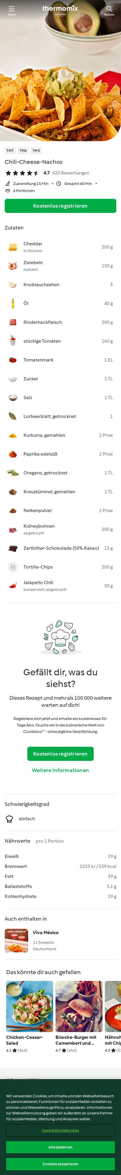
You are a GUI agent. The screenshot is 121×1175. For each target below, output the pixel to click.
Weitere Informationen (60, 770)
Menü (12, 14)
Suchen (109, 14)
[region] (60, 1127)
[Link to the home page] (60, 10)
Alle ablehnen (60, 1147)
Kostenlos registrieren (60, 206)
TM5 (36, 151)
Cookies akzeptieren (60, 1164)
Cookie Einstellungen (60, 1130)
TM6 (23, 151)
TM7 (10, 151)
